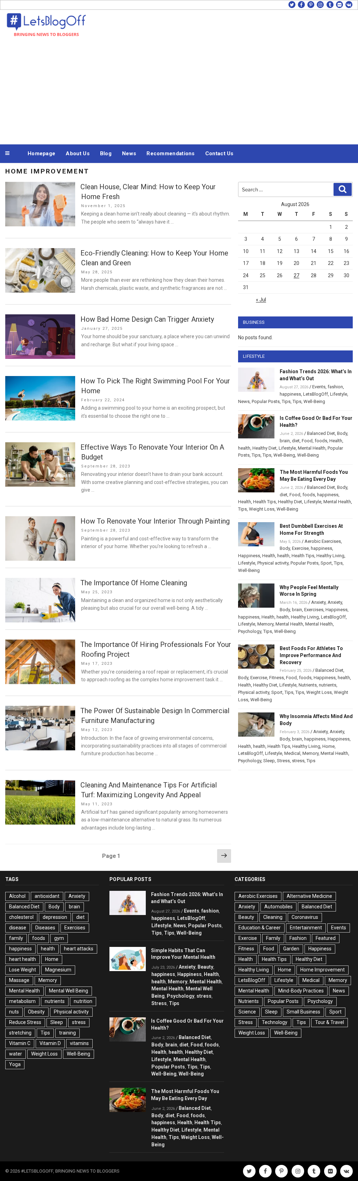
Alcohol (17, 896)
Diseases (45, 927)
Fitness (276, 677)
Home (328, 746)
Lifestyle (338, 394)
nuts (14, 1012)
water (15, 1054)
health (244, 448)
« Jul (261, 299)
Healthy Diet (264, 448)
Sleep (269, 760)
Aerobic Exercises (323, 541)
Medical (292, 753)
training (67, 1033)
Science (247, 1012)
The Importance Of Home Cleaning (133, 583)
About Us (77, 153)
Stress (283, 760)
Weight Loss (261, 509)
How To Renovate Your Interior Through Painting (155, 521)
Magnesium (58, 969)
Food (307, 440)
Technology (274, 1022)
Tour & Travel (329, 1022)
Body (342, 433)
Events (318, 386)
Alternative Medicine (309, 896)
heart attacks (78, 948)
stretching (20, 1033)
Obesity (36, 1012)
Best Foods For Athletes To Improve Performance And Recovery (311, 655)
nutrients (327, 685)
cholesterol (21, 917)
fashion (335, 386)
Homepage (41, 153)
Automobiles (278, 906)
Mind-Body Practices (301, 991)
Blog (106, 153)
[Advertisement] (179, 90)
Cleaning (272, 917)
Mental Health (311, 448)
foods (321, 440)
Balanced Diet (321, 433)
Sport (326, 563)
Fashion (298, 938)
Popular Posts (266, 401)
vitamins (79, 1043)
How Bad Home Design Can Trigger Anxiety (147, 319)
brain (285, 440)
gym (59, 938)
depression (55, 917)
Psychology (249, 631)
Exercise (300, 548)
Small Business (303, 1012)
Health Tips (264, 501)
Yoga (15, 1064)
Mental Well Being (68, 991)
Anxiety (318, 602)
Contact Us (219, 153)
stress (298, 760)
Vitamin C (19, 1043)
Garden (291, 948)
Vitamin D (50, 1043)
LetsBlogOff (315, 394)
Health (335, 440)
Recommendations (170, 153)
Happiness (249, 555)
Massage (19, 980)
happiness (290, 394)
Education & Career (259, 927)
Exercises (313, 609)
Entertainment (306, 927)
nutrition (83, 1001)
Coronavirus (305, 917)
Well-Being (314, 401)
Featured (326, 938)
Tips (286, 401)
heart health (22, 959)
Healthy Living (330, 555)
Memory (265, 624)
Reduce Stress (25, 1022)
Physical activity (272, 563)
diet (296, 440)
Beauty (205, 967)
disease (17, 927)
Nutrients (308, 685)
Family (273, 938)
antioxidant (47, 896)
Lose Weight (22, 969)
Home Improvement (322, 969)
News (129, 153)
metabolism (22, 1001)
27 (296, 275)
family (16, 938)
